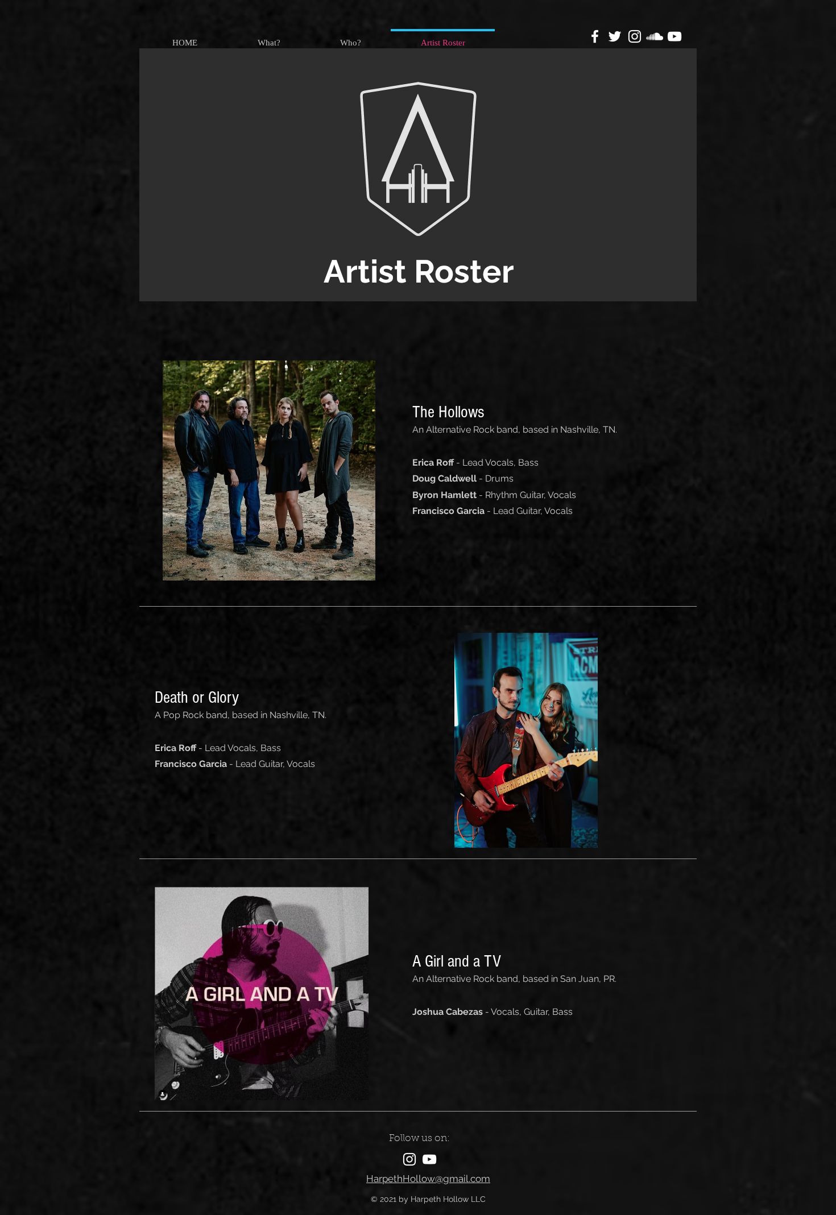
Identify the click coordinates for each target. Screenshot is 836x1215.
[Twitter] (614, 36)
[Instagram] (634, 36)
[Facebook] (594, 36)
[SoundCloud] (654, 36)
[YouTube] (674, 36)
